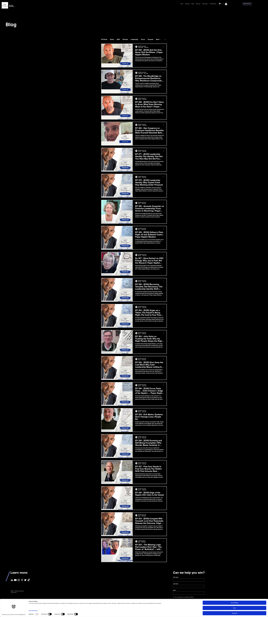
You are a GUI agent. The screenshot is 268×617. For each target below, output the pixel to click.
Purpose (150, 39)
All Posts (104, 39)
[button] (226, 3)
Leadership (134, 39)
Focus (143, 39)
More (157, 39)
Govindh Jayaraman (11, 6)
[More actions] (164, 47)
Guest (112, 39)
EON (118, 39)
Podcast (125, 39)
